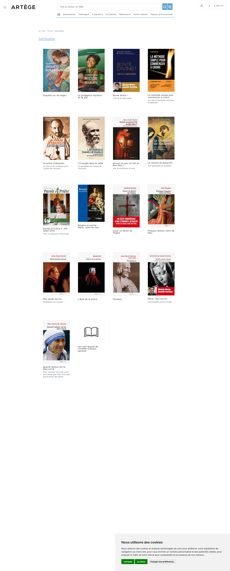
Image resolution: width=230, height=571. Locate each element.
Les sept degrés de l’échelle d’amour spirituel (88, 348)
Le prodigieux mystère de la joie (90, 96)
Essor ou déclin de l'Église (122, 231)
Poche (50, 31)
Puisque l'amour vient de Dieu (161, 231)
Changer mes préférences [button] (162, 561)
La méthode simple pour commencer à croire (161, 96)
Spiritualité (59, 31)
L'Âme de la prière (87, 299)
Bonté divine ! (120, 95)
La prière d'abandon (53, 163)
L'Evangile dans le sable (90, 163)
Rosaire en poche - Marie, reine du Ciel (88, 226)
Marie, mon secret (157, 298)
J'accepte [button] (128, 561)
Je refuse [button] (141, 561)
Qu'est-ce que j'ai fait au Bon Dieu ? (126, 164)
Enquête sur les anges (55, 95)
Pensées (117, 299)
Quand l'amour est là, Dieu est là (54, 368)
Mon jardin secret (52, 299)
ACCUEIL (42, 31)
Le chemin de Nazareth (160, 162)
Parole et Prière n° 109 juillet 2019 (55, 229)
